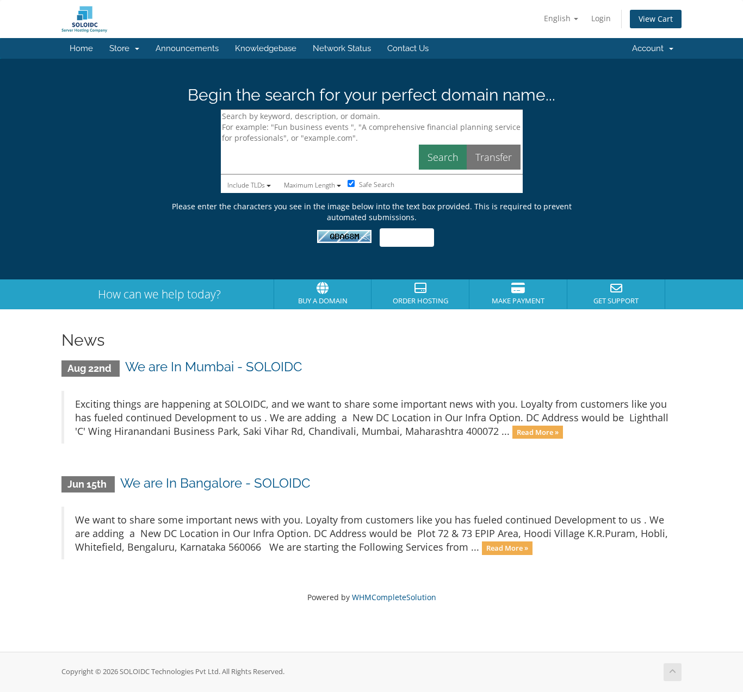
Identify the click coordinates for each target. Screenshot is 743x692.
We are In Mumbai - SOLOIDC (213, 367)
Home (81, 48)
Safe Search (375, 184)
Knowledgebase (265, 48)
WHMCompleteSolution (394, 597)
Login (601, 18)
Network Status (342, 48)
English (558, 18)
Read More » (538, 432)
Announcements (187, 48)
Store (121, 48)
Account (650, 48)
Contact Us (408, 48)
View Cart (656, 19)
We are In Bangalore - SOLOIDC (215, 483)
